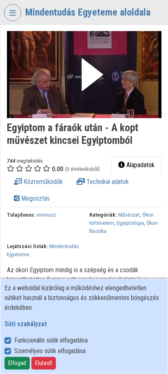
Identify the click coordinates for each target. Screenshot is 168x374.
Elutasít (43, 363)
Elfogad (17, 363)
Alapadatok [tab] (140, 165)
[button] (84, 74)
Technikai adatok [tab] (107, 182)
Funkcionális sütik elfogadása (51, 340)
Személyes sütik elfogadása (50, 351)
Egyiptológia (130, 222)
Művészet (129, 214)
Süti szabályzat (25, 324)
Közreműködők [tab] (42, 182)
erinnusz (46, 214)
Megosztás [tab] (35, 198)
